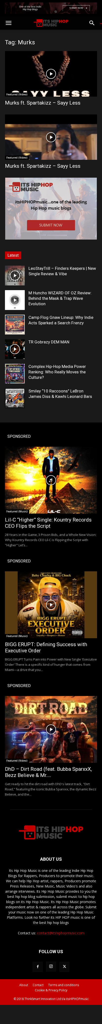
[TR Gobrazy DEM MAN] (15, 349)
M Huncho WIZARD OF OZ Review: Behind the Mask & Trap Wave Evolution (60, 298)
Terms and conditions (63, 985)
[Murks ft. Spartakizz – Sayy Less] (51, 74)
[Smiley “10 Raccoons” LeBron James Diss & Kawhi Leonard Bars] (15, 398)
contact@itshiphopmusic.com (60, 933)
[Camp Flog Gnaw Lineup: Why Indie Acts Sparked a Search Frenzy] (15, 324)
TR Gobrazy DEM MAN (48, 341)
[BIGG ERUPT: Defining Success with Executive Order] (51, 604)
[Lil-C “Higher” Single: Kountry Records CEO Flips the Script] (51, 480)
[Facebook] (38, 967)
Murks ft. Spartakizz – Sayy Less (42, 103)
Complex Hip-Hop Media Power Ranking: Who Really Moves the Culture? (57, 372)
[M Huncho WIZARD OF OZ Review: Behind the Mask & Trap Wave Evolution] (15, 300)
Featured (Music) (17, 511)
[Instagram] (51, 966)
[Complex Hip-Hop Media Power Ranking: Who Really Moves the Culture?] (15, 374)
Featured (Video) (16, 94)
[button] (8, 23)
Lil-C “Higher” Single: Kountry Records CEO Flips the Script (48, 523)
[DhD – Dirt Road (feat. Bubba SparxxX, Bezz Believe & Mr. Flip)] (51, 729)
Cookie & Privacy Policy (51, 990)
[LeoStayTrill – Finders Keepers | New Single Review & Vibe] (15, 275)
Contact (38, 985)
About (23, 985)
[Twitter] (64, 967)
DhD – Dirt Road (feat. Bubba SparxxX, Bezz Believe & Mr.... (48, 772)
